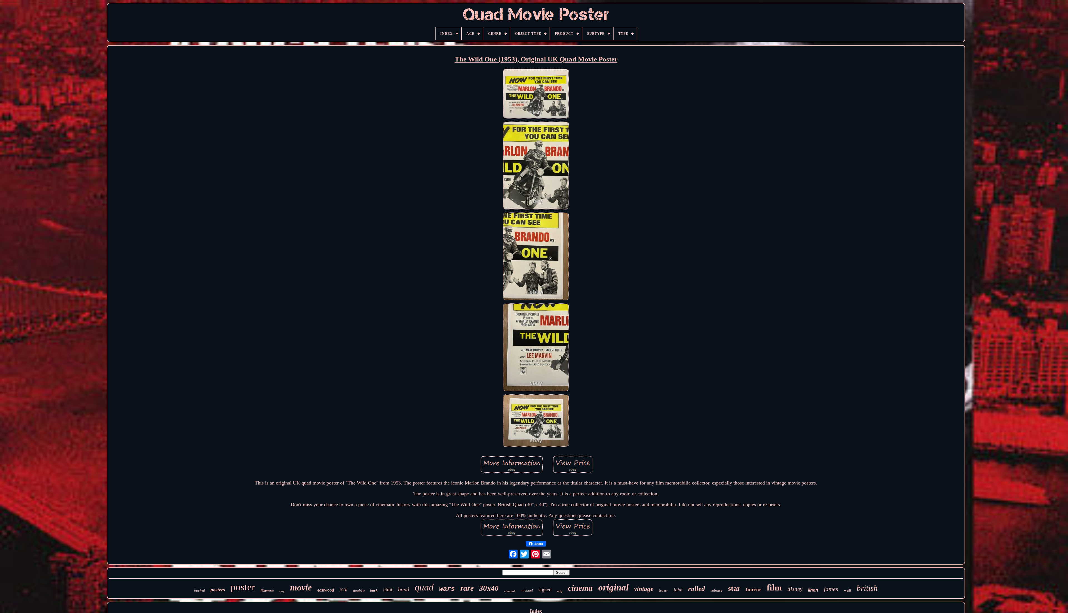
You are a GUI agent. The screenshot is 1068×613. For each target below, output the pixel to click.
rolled (696, 588)
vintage (643, 588)
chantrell (509, 591)
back (374, 590)
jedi (343, 589)
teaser (663, 590)
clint (387, 589)
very (282, 591)
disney (794, 589)
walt (847, 590)
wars (447, 589)
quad (424, 587)
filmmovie (267, 590)
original (613, 587)
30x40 (489, 588)
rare (467, 588)
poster (243, 587)
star (734, 588)
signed (545, 589)
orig (559, 591)
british (867, 588)
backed (199, 590)
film (774, 587)
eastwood (325, 590)
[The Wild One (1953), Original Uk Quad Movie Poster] (536, 94)
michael (527, 590)
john (678, 589)
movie (301, 587)
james (831, 588)
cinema (580, 587)
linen (813, 590)
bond (403, 589)
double (359, 591)
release (717, 590)
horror (753, 589)
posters (218, 589)
